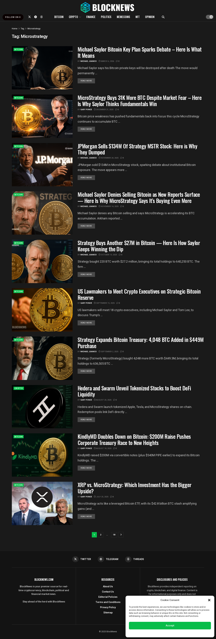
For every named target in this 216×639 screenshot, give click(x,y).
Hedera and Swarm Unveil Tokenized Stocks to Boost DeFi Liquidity (134, 391)
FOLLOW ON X (13, 17)
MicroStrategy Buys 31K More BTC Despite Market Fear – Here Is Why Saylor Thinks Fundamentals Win (139, 100)
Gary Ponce (86, 109)
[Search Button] (163, 17)
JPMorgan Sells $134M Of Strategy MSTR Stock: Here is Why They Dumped (137, 149)
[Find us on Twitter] (29, 17)
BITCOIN (58, 17)
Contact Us (108, 592)
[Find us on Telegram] (35, 17)
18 (114, 534)
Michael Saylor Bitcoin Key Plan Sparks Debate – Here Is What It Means (140, 52)
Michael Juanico (88, 61)
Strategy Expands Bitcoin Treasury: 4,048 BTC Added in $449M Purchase (141, 343)
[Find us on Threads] (41, 17)
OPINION (149, 17)
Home (14, 28)
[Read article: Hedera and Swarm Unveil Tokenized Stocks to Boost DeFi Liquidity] (42, 406)
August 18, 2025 (103, 448)
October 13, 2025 (108, 254)
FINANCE (91, 17)
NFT (138, 17)
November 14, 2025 (109, 206)
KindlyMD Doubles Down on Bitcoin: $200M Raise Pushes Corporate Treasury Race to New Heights (134, 439)
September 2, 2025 (109, 351)
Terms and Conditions (108, 602)
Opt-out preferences (159, 632)
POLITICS (106, 17)
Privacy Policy (108, 607)
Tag (22, 28)
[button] (209, 600)
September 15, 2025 (105, 303)
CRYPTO (73, 17)
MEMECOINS (123, 17)
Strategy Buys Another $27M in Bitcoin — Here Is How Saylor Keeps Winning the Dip (139, 246)
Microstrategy (34, 28)
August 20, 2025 (103, 399)
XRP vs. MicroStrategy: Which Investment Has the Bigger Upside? (134, 488)
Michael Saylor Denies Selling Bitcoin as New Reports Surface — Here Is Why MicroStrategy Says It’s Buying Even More (139, 197)
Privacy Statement (179, 632)
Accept (170, 625)
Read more (88, 80)
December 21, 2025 (104, 109)
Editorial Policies (107, 597)
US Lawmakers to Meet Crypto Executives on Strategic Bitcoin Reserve (139, 294)
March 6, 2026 (107, 61)
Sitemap (108, 612)
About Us (108, 586)
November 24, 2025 (109, 157)
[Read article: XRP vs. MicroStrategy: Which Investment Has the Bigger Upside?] (42, 503)
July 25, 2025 (102, 496)
